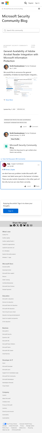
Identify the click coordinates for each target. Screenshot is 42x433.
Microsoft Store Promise (8, 286)
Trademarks (14, 428)
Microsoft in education (8, 299)
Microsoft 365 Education (8, 308)
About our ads (5, 430)
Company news (6, 401)
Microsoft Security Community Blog (13, 8)
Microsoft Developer (7, 366)
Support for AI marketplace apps (10, 373)
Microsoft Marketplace (8, 379)
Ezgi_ (9, 164)
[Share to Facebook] (14, 225)
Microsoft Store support (8, 273)
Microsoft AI (5, 331)
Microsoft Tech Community (8, 376)
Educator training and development (11, 315)
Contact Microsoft (13, 425)
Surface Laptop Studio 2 (8, 241)
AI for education (6, 321)
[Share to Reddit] (21, 225)
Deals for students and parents (10, 318)
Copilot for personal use (8, 247)
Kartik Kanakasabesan (17, 66)
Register (30, 3)
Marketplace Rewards (7, 382)
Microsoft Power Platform (8, 344)
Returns (4, 276)
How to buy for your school (9, 312)
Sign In (37, 3)
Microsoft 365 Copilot (7, 350)
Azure (3, 363)
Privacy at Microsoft (7, 405)
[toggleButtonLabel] (39, 8)
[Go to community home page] (7, 3)
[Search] (25, 3)
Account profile (6, 266)
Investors (4, 408)
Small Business (6, 353)
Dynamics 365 (5, 337)
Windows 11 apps (6, 257)
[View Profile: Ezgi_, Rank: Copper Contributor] (4, 165)
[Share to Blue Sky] (24, 225)
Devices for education (7, 302)
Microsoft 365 (5, 340)
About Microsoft (6, 398)
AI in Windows (5, 251)
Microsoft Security (6, 334)
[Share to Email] (31, 225)
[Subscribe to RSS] (28, 225)
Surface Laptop (6, 238)
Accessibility (5, 414)
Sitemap (4, 425)
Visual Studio (5, 386)
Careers (4, 395)
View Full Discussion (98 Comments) (14, 159)
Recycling (30, 428)
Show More (9, 100)
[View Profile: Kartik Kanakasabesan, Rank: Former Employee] (6, 67)
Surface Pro (5, 234)
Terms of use (5, 428)
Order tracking (6, 279)
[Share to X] (18, 225)
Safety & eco (22, 428)
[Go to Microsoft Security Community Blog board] (6, 146)
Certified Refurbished (7, 283)
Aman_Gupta (10, 169)
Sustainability (5, 418)
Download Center (6, 270)
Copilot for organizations (8, 244)
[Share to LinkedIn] (11, 225)
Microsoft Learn (6, 369)
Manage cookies (30, 425)
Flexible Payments (6, 289)
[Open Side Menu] (3, 3)
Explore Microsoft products (9, 254)
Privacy (22, 425)
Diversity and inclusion (8, 411)
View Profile (15, 139)
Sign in (10, 211)
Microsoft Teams (6, 347)
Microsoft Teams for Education (9, 305)
